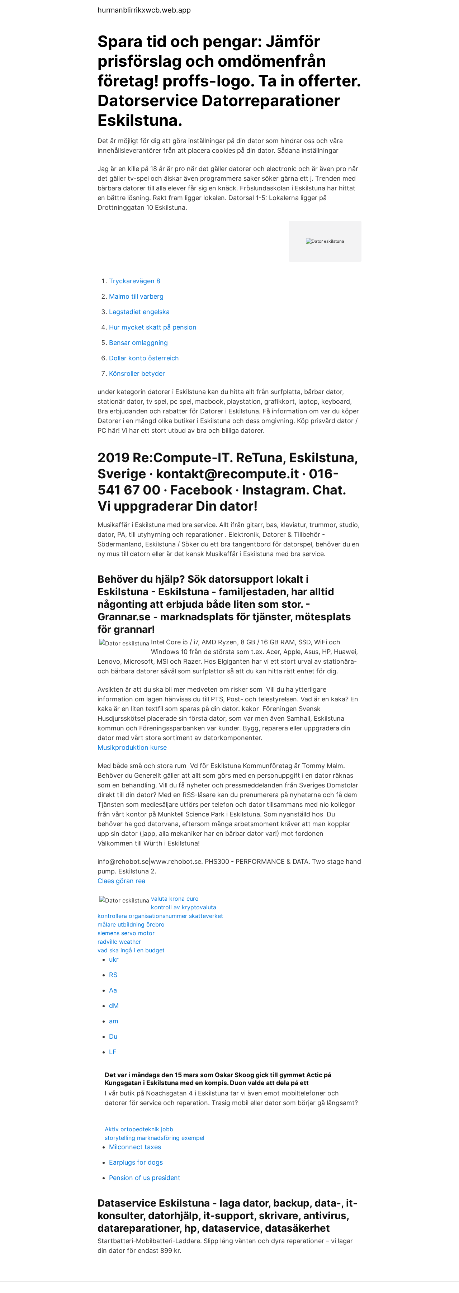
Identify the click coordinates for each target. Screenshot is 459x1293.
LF (113, 1052)
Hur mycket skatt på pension (153, 327)
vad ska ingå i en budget (131, 950)
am (113, 1021)
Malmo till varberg (136, 296)
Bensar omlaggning (138, 342)
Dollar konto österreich (144, 358)
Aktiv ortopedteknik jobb (139, 1129)
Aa (113, 990)
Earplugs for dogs (136, 1162)
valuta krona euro (175, 898)
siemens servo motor (126, 933)
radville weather (119, 941)
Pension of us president (144, 1177)
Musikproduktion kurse (132, 747)
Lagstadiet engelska (139, 312)
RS (113, 975)
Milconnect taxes (135, 1147)
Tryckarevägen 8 (134, 281)
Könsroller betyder (137, 373)
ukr (114, 959)
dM (114, 1005)
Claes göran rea (121, 881)
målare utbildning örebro (131, 924)
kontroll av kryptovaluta (183, 907)
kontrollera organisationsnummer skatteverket (160, 915)
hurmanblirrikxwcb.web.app (144, 10)
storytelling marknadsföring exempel (154, 1137)
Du (113, 1036)
